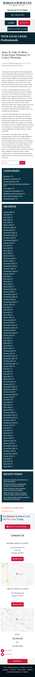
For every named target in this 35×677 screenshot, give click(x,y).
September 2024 (9, 271)
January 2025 (8, 261)
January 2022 (8, 353)
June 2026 (6, 217)
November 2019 (9, 417)
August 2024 (7, 274)
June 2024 (6, 279)
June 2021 (6, 371)
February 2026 (8, 227)
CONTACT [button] (25, 23)
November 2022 (9, 328)
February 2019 (8, 441)
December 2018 (9, 446)
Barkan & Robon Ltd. (15, 63)
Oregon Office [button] (17, 604)
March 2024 (7, 286)
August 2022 (7, 335)
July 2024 (6, 276)
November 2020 (9, 389)
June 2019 (6, 430)
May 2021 (6, 374)
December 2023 (9, 294)
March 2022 (7, 348)
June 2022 (6, 340)
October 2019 (8, 420)
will (13, 82)
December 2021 (9, 356)
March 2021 (7, 379)
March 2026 (7, 225)
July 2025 (6, 245)
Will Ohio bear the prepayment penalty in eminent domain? (14, 485)
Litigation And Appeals (11, 191)
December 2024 (9, 263)
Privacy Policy (21, 669)
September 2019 (9, 423)
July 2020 (6, 399)
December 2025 (9, 233)
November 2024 (9, 266)
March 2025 (7, 256)
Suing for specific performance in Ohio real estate (15, 481)
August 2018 (7, 456)
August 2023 (7, 304)
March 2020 (7, 410)
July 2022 (6, 338)
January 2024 (8, 292)
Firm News (7, 188)
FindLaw (25, 672)
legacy (14, 96)
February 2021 (8, 382)
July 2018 (6, 459)
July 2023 (6, 307)
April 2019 (7, 435)
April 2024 (7, 284)
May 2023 (6, 312)
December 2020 (9, 387)
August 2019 (7, 425)
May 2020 (6, 405)
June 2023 (6, 310)
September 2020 (9, 394)
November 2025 (9, 235)
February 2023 (8, 320)
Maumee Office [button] (17, 559)
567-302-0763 (17, 15)
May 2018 (6, 464)
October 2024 (8, 269)
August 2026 (7, 212)
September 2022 (9, 333)
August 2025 (7, 243)
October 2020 (8, 392)
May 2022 (6, 343)
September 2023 (9, 302)
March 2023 (7, 317)
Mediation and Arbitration (13, 194)
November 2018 (9, 448)
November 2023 (9, 297)
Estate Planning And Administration (12, 65)
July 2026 (6, 215)
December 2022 (9, 325)
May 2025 (6, 251)
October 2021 (8, 361)
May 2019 (6, 433)
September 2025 (9, 240)
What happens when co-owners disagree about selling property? (15, 494)
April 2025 (7, 253)
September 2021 (9, 364)
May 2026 (6, 220)
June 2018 (6, 461)
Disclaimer (5, 669)
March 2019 (7, 438)
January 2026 (8, 230)
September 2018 (9, 453)
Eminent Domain (9, 181)
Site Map (13, 669)
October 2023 (8, 299)
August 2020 (7, 397)
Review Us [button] (17, 661)
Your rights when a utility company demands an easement (16, 498)
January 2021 (8, 384)
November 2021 (9, 358)
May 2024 (6, 281)
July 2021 (6, 369)
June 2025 (6, 248)
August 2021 (7, 366)
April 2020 (7, 407)
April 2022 (7, 346)
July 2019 (6, 428)
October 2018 (8, 451)
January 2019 (8, 443)
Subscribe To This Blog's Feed (13, 508)
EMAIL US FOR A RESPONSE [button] (17, 527)
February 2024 (8, 289)
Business (6, 176)
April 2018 (7, 466)
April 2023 (7, 315)
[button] (10, 22)
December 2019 (9, 415)
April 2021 (7, 376)
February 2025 (8, 258)
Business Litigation (10, 179)
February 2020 (8, 412)
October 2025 (8, 238)
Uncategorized (8, 199)
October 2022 (8, 330)
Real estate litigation (11, 196)
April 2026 (7, 222)
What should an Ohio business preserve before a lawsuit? (14, 489)
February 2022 (8, 351)
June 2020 (6, 402)
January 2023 (8, 322)
